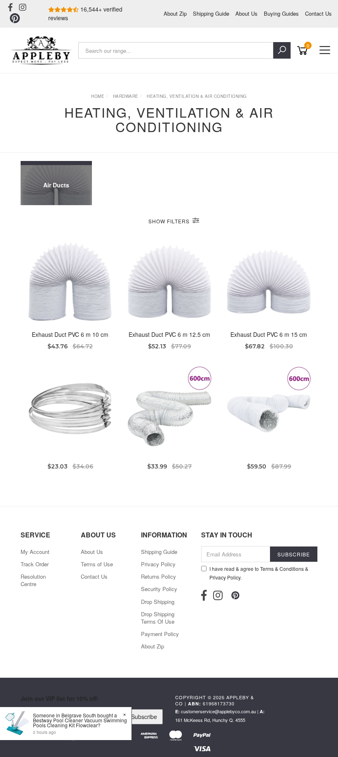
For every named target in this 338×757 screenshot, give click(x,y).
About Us (246, 13)
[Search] (282, 50)
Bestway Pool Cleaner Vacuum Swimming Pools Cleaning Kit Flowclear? (80, 723)
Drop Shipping (157, 602)
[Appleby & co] (42, 50)
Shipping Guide (211, 13)
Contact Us (318, 13)
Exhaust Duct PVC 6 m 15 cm (268, 334)
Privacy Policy (158, 564)
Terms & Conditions (282, 568)
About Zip (175, 13)
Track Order (35, 564)
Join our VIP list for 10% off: (60, 698)
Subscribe (144, 716)
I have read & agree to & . (258, 573)
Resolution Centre (33, 580)
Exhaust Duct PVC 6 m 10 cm (70, 334)
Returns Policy (158, 576)
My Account (35, 552)
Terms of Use (97, 564)
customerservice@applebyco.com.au (218, 711)
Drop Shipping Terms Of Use (157, 617)
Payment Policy (160, 634)
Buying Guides (281, 13)
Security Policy (159, 589)
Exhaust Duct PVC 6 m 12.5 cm (169, 334)
